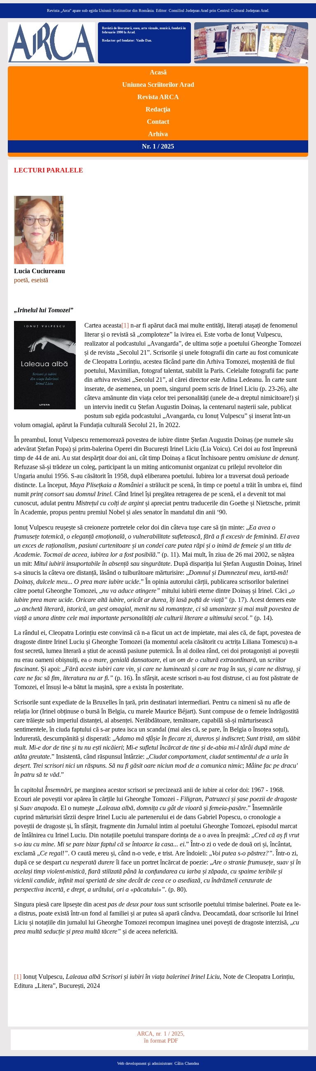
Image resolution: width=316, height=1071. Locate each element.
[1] (125, 325)
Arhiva (158, 133)
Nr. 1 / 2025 (158, 146)
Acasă (158, 72)
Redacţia (158, 109)
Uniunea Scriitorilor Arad (158, 84)
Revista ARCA (158, 96)
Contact (158, 121)
